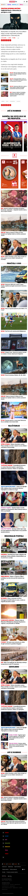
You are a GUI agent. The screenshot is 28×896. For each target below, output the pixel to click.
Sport (6, 836)
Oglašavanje (10, 866)
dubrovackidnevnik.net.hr (7, 887)
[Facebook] (2, 40)
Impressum (4, 866)
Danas (7, 833)
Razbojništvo (12, 101)
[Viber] (8, 40)
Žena (6, 850)
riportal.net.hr (12, 886)
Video (6, 854)
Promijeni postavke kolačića (12, 872)
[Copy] (10, 40)
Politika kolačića (5, 869)
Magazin (7, 843)
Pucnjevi (18, 101)
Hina (14, 37)
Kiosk (7, 101)
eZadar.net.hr (15, 887)
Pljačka (3, 101)
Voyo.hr (10, 880)
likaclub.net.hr (4, 889)
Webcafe (7, 847)
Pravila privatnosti (13, 869)
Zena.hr (6, 880)
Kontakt (3, 872)
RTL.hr (3, 880)
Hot (6, 840)
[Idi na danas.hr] (13, 1)
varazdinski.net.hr (5, 886)
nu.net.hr (20, 887)
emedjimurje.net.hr (5, 884)
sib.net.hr (12, 884)
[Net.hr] (10, 876)
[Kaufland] (14, 155)
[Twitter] (4, 40)
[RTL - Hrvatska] (4, 876)
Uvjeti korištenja (17, 866)
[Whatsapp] (6, 40)
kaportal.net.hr (17, 884)
